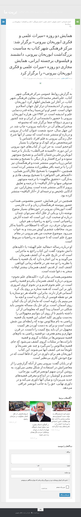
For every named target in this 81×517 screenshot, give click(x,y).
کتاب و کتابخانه (27, 22)
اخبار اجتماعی (66, 22)
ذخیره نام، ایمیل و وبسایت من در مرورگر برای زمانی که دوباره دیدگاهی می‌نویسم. (44, 480)
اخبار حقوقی (56, 22)
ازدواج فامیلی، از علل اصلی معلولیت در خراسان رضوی (19, 416)
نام (38, 465)
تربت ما (10, 11)
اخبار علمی (46, 22)
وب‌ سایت (67, 472)
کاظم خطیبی (64, 78)
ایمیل (68, 465)
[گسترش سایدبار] (3, 22)
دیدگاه (68, 452)
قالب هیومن (18, 513)
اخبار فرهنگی (37, 22)
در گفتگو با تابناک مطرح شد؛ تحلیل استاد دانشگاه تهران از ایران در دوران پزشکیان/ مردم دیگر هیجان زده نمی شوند (39, 430)
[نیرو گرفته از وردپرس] (31, 512)
